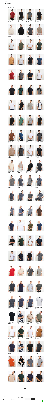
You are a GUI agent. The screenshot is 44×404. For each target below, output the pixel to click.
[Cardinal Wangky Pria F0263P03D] (21, 165)
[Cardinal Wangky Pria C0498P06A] (21, 240)
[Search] (34, 1)
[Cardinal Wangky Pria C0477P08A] (12, 256)
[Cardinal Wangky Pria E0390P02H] (39, 225)
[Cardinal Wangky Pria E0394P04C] (21, 59)
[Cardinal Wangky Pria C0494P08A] (39, 105)
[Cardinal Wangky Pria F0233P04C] (30, 180)
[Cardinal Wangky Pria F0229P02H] (21, 195)
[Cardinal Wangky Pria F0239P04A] (39, 165)
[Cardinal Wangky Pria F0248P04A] (39, 316)
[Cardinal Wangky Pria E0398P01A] (12, 90)
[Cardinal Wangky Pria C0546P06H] (21, 90)
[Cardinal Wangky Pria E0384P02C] (39, 59)
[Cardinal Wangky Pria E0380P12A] (12, 376)
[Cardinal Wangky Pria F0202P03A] (39, 210)
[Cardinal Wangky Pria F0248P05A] (30, 316)
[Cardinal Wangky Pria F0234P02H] (21, 180)
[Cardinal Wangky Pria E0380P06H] (21, 376)
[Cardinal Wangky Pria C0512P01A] (21, 105)
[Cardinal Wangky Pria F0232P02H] (12, 301)
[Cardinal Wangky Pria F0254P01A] (21, 14)
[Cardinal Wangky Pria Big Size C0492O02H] (21, 316)
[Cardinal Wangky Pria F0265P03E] (39, 29)
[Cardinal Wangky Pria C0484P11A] (12, 271)
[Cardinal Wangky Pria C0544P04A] (39, 90)
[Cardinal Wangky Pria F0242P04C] (39, 271)
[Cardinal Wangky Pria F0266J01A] (21, 29)
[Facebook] (2, 399)
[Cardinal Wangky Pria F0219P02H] (21, 210)
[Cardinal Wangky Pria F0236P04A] (12, 180)
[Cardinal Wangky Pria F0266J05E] (12, 29)
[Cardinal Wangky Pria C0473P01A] (30, 256)
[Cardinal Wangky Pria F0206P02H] (30, 210)
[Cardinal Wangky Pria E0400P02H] (21, 135)
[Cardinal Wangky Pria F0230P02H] (12, 195)
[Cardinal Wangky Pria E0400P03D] (12, 135)
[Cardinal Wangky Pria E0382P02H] (30, 361)
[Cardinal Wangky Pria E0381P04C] (39, 361)
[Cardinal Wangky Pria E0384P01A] (21, 361)
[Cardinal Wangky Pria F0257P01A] (39, 120)
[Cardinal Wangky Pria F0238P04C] (30, 286)
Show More (25, 388)
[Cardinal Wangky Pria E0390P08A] (21, 225)
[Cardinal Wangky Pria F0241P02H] (21, 286)
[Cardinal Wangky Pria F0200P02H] (12, 225)
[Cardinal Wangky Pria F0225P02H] (30, 301)
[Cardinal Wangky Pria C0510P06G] (30, 105)
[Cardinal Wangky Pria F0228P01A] (30, 195)
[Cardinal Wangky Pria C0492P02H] (21, 346)
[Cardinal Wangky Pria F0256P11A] (12, 14)
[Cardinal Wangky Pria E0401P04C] (12, 44)
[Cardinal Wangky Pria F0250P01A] (39, 14)
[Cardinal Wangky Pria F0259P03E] (12, 150)
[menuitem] (3, 7)
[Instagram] (3, 399)
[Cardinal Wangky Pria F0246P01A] (30, 271)
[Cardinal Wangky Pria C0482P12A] (21, 271)
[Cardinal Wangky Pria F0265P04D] (30, 29)
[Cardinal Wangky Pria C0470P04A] (30, 346)
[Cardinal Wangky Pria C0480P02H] (30, 74)
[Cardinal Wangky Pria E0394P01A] (30, 59)
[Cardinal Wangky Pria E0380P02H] (30, 376)
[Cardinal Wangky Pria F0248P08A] (39, 301)
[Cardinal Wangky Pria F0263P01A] (30, 165)
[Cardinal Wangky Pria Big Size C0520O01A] (39, 135)
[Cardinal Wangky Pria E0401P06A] (21, 44)
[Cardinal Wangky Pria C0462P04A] (39, 346)
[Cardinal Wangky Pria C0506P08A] (30, 150)
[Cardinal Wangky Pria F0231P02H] (39, 180)
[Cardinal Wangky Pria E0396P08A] (30, 44)
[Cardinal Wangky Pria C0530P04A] (21, 74)
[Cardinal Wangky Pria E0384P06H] (21, 331)
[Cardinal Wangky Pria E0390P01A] (12, 240)
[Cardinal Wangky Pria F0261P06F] (21, 120)
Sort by (8, 7)
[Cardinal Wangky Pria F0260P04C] (30, 120)
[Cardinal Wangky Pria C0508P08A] (30, 240)
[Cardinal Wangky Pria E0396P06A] (39, 44)
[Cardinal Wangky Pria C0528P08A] (39, 74)
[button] (3, 7)
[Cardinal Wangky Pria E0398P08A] (30, 135)
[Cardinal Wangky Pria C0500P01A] (12, 120)
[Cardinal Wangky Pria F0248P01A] (12, 316)
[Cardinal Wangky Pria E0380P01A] (39, 376)
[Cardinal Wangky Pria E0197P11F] (12, 74)
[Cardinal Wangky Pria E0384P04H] (30, 331)
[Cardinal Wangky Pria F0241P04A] (12, 286)
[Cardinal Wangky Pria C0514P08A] (12, 105)
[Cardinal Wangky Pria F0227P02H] (21, 301)
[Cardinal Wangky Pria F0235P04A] (39, 286)
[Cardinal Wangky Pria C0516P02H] (30, 90)
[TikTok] (5, 399)
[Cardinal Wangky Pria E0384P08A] (12, 331)
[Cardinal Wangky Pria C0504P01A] (39, 150)
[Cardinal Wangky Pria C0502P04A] (39, 256)
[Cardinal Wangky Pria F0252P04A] (30, 14)
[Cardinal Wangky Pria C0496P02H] (39, 240)
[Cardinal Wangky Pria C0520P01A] (21, 150)
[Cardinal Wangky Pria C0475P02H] (21, 256)
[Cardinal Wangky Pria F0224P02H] (39, 195)
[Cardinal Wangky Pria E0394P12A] (12, 59)
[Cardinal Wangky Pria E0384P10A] (12, 361)
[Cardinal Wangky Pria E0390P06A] (30, 225)
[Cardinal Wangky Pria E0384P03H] (39, 331)
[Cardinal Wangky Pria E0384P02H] (12, 346)
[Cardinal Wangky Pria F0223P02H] (12, 210)
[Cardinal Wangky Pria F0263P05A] (12, 165)
